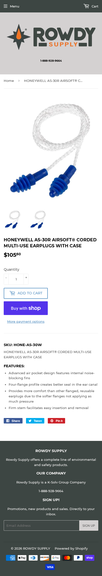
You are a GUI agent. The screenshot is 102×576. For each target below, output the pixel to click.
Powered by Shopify (71, 548)
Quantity (11, 269)
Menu (14, 6)
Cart (94, 6)
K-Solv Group (58, 482)
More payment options (26, 321)
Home (9, 81)
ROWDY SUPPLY (36, 548)
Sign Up (88, 525)
